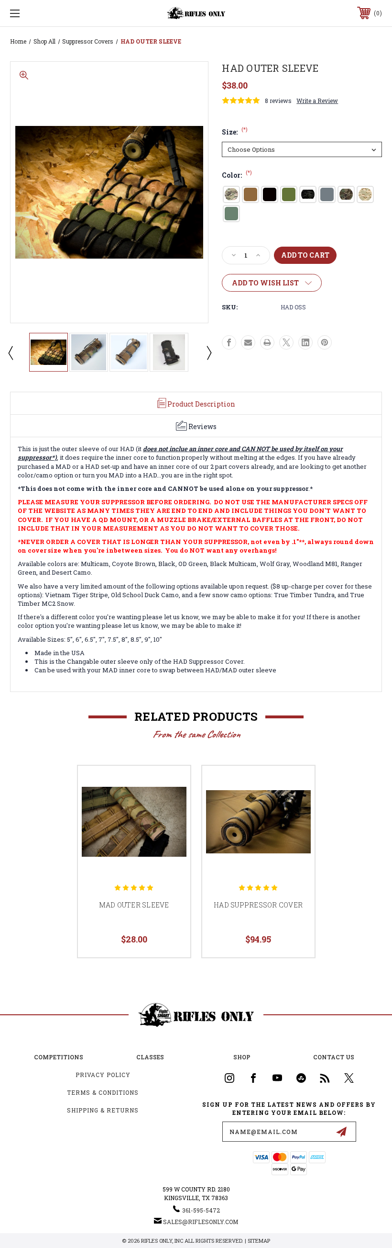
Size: (235, 131)
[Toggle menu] (47, 13)
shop (241, 1057)
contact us (333, 1057)
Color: (237, 175)
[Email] (248, 342)
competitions (58, 1057)
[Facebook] (229, 342)
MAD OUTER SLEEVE (134, 904)
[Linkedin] (305, 342)
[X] (286, 342)
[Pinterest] (324, 342)
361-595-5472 (201, 1210)
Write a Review (317, 100)
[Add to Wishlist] (171, 807)
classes (150, 1057)
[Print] (267, 342)
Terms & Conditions (103, 1092)
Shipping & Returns (103, 1110)
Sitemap (259, 1240)
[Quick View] (171, 784)
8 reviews (278, 100)
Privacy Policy (103, 1074)
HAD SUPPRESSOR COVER (258, 904)
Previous (10, 352)
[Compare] (171, 830)
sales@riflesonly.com (200, 1221)
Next (208, 352)
